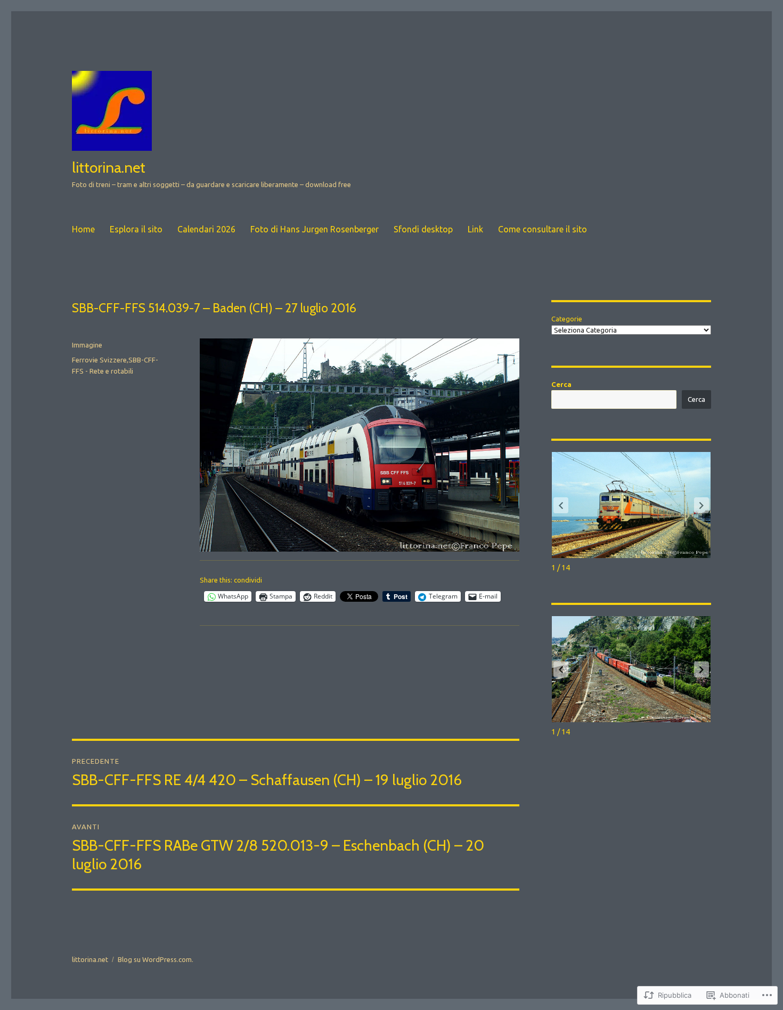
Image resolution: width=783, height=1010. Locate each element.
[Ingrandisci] (505, 352)
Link (475, 229)
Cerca (561, 384)
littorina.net (108, 167)
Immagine (87, 345)
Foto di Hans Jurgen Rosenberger (314, 229)
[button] (701, 505)
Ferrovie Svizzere (99, 359)
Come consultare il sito (542, 229)
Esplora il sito (136, 229)
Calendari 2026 (206, 229)
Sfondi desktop (423, 229)
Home (83, 229)
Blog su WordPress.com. (155, 959)
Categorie (566, 318)
